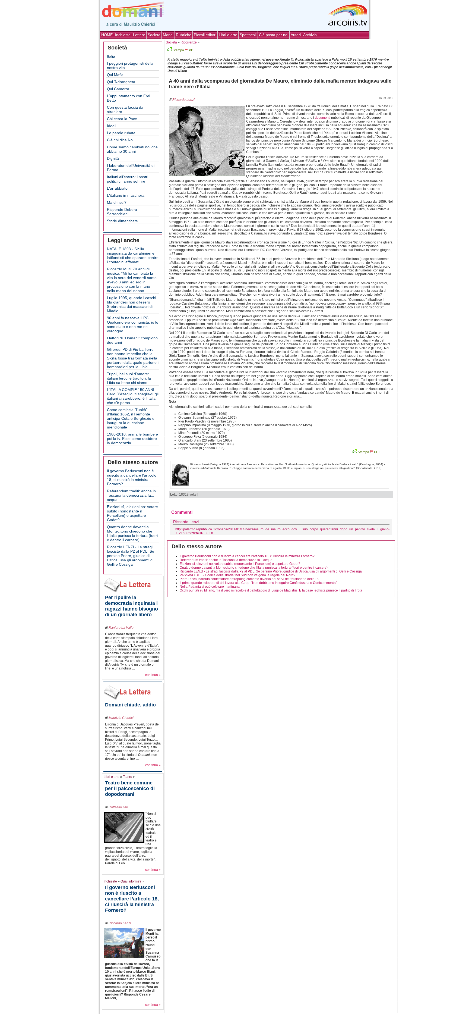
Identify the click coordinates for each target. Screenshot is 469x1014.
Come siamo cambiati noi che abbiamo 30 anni (132, 149)
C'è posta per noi (273, 35)
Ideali (111, 126)
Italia (111, 56)
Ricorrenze (188, 42)
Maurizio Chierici (121, 718)
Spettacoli (248, 35)
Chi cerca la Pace (122, 119)
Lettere (139, 35)
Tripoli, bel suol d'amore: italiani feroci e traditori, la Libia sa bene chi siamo (129, 378)
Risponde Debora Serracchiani (122, 211)
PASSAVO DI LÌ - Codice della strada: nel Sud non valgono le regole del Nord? (237, 575)
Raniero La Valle (121, 628)
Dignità (113, 158)
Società (154, 35)
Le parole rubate (121, 133)
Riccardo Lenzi (120, 923)
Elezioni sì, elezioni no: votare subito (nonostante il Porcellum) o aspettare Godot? (132, 513)
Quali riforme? (131, 881)
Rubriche (183, 35)
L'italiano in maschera (125, 195)
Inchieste (123, 35)
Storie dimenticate (122, 221)
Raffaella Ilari (118, 807)
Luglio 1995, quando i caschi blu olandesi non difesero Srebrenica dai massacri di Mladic (131, 304)
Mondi (168, 35)
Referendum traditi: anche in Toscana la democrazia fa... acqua (131, 495)
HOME (107, 35)
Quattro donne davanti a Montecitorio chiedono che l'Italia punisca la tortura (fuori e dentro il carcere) (132, 533)
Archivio (310, 35)
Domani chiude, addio (130, 705)
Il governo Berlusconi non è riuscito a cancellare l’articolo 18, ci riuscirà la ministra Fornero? (131, 477)
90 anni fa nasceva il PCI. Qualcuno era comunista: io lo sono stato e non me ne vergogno (132, 324)
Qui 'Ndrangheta (121, 82)
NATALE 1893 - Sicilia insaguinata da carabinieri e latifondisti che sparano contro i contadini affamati (133, 255)
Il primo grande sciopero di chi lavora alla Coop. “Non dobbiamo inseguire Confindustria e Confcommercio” (258, 583)
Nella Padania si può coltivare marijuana (210, 587)
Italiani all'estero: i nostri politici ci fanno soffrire (127, 179)
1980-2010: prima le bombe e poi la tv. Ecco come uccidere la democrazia (132, 438)
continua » (153, 675)
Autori (296, 35)
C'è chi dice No (120, 140)
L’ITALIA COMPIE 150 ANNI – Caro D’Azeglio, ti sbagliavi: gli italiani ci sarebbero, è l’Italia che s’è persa (133, 396)
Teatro (127, 777)
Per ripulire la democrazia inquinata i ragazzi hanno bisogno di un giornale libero (131, 606)
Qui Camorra (118, 89)
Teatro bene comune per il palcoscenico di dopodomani (130, 788)
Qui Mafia (115, 75)
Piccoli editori (205, 35)
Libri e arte (228, 35)
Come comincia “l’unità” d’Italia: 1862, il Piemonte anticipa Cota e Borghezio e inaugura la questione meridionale (130, 418)
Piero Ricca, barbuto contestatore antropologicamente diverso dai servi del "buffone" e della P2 (249, 579)
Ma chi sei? (116, 202)
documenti (322, 118)
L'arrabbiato (117, 188)
